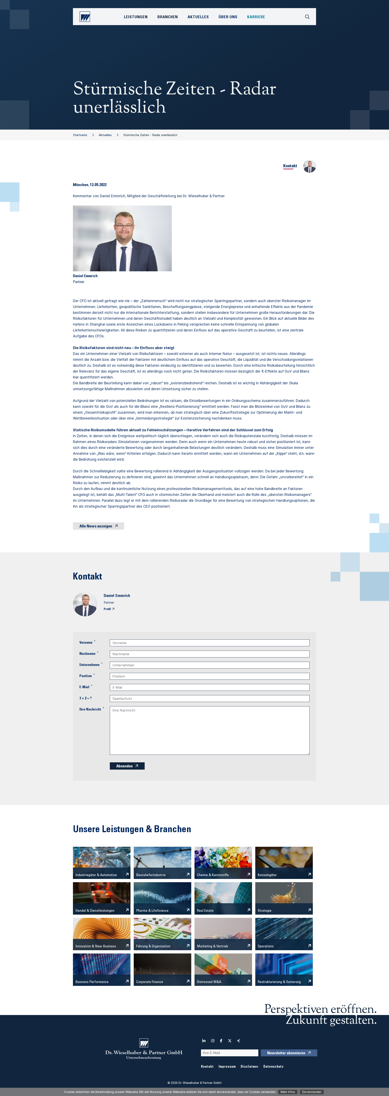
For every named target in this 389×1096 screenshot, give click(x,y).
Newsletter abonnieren (286, 1053)
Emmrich (122, 596)
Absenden (124, 767)
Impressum (227, 1067)
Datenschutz (273, 1067)
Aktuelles (105, 135)
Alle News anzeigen (95, 527)
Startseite (80, 135)
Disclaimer (250, 1067)
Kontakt (207, 1067)
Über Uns (228, 17)
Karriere (256, 17)
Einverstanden (311, 1092)
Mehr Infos (288, 1092)
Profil (107, 609)
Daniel (109, 596)
